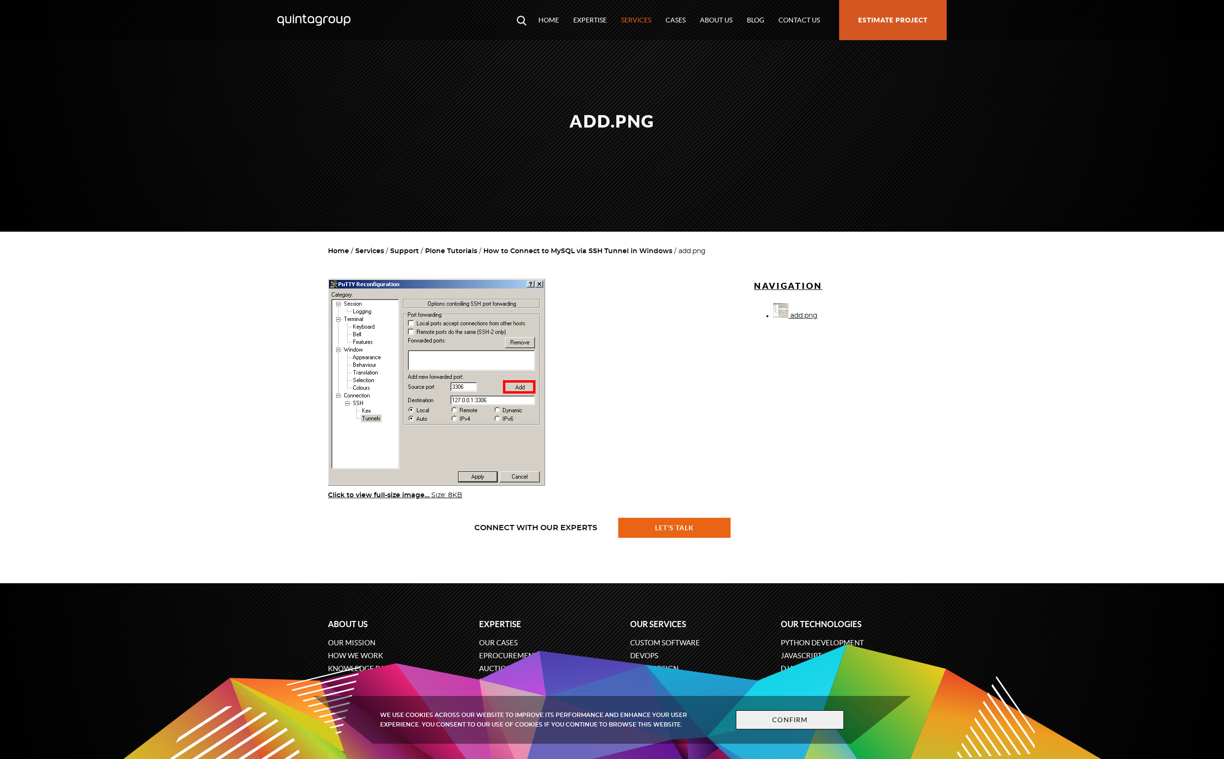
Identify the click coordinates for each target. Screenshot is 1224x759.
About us (716, 20)
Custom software (665, 643)
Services (636, 20)
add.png (803, 315)
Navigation (788, 286)
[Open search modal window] (521, 20)
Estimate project (893, 20)
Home (548, 20)
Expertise (590, 20)
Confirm (790, 720)
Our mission (351, 643)
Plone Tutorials (451, 251)
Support (404, 251)
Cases (676, 20)
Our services (658, 624)
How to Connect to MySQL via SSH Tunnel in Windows (577, 251)
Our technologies (821, 624)
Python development (822, 643)
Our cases (498, 643)
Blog (755, 20)
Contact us (799, 20)
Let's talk (674, 528)
